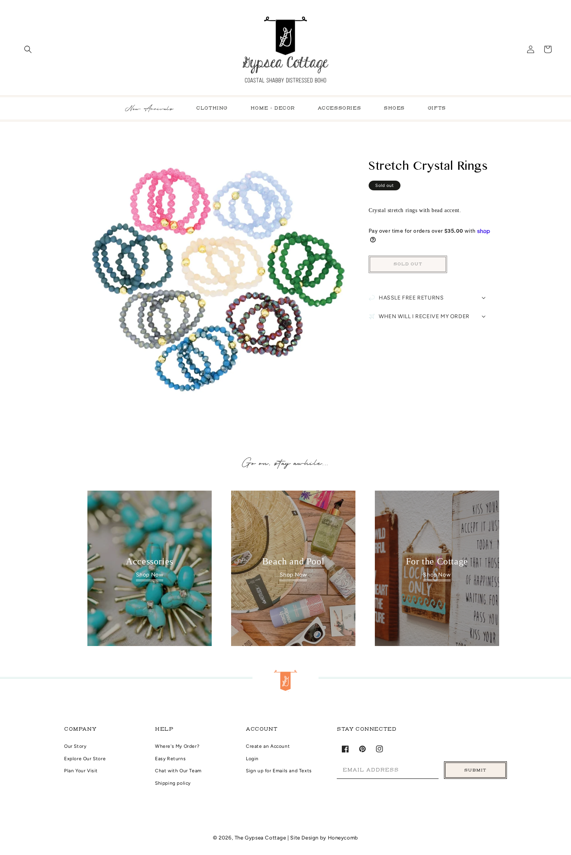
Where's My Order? (177, 746)
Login (252, 758)
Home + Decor (273, 108)
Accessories (339, 108)
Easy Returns (170, 758)
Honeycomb (343, 837)
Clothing (212, 108)
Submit (475, 770)
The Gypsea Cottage (261, 837)
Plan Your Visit (81, 770)
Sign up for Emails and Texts (279, 770)
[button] (28, 49)
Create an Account (268, 746)
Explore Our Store (85, 758)
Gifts (437, 108)
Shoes (394, 108)
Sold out (407, 264)
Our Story (75, 746)
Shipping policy (173, 783)
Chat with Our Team (178, 770)
